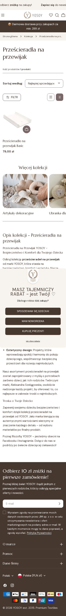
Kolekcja (28, 36)
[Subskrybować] (59, 503)
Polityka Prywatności (39, 533)
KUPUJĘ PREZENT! (33, 331)
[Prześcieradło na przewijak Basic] (17, 120)
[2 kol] (59, 97)
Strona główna (10, 36)
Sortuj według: (13, 83)
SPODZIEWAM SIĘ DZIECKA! (33, 311)
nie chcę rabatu (33, 341)
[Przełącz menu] (3, 15)
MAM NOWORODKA (33, 321)
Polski (6, 576)
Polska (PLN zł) (32, 575)
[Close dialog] (62, 272)
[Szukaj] (57, 15)
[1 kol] (50, 97)
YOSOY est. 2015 (23, 608)
